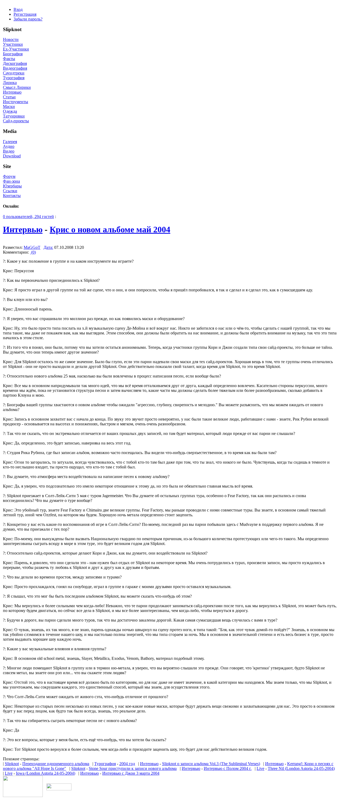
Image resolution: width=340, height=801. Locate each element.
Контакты (12, 195)
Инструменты (15, 101)
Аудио (8, 146)
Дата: (48, 247)
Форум (9, 176)
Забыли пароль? (28, 19)
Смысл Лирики (17, 87)
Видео (8, 151)
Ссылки (10, 190)
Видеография (15, 68)
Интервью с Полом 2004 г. (228, 768)
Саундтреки (13, 73)
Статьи (9, 97)
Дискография (15, 63)
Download (12, 156)
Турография (13, 78)
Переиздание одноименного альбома (55, 763)
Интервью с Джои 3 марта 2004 (130, 773)
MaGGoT (32, 247)
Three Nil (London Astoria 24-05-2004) (301, 768)
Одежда (10, 111)
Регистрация (25, 14)
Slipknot (12, 763)
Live (260, 768)
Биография (13, 54)
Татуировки (14, 116)
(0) (33, 252)
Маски (9, 106)
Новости (11, 39)
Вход (18, 9)
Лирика (10, 82)
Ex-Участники (16, 49)
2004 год (127, 763)
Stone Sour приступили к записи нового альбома (133, 768)
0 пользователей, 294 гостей (28, 216)
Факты (9, 58)
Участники (13, 44)
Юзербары (12, 186)
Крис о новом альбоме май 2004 (110, 229)
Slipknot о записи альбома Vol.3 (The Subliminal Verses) (211, 763)
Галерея (10, 141)
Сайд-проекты (16, 121)
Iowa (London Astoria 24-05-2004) (45, 773)
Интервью (12, 92)
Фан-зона (11, 181)
